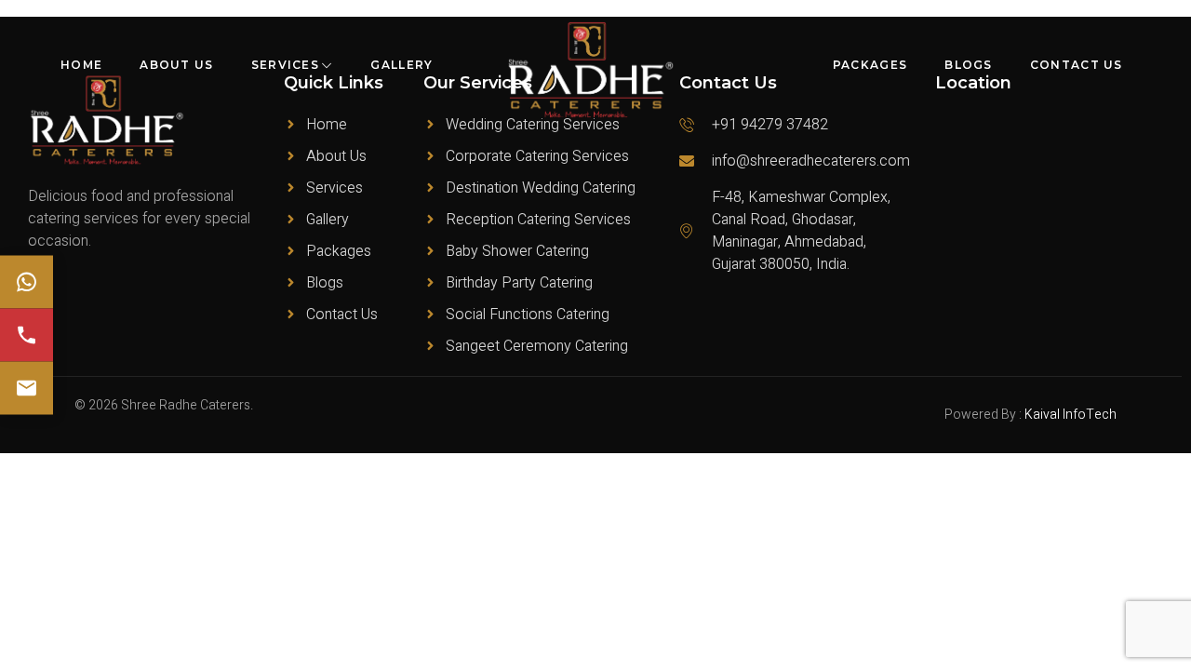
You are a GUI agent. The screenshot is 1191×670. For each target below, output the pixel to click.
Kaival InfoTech (1070, 414)
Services (285, 65)
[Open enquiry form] (26, 388)
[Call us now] (26, 335)
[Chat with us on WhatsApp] (26, 282)
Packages (870, 65)
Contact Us (1076, 65)
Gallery (401, 65)
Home (81, 65)
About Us (176, 65)
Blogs (968, 65)
